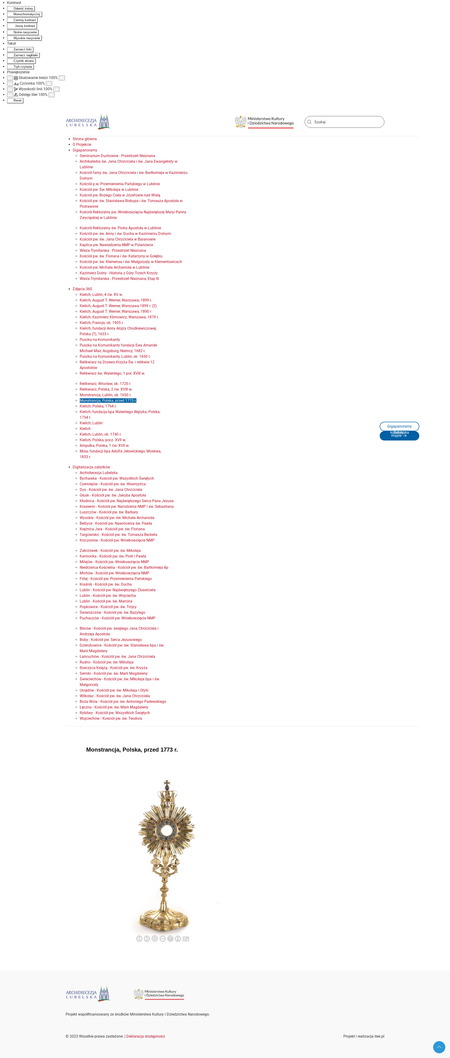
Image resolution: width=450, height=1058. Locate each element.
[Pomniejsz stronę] (10, 77)
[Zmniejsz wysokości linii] (10, 89)
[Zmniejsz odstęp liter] (10, 94)
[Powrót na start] (88, 122)
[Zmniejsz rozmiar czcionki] (10, 83)
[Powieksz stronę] (62, 77)
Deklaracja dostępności (145, 1036)
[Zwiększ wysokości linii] (56, 89)
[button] (439, 1047)
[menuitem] (85, 139)
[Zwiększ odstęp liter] (52, 94)
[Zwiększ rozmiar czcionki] (49, 83)
